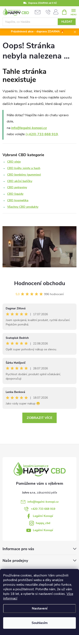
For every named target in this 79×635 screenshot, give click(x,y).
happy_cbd (43, 523)
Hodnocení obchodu (39, 283)
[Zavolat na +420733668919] (48, 12)
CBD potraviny (17, 187)
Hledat (66, 22)
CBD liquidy (15, 194)
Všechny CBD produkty (22, 207)
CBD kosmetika (17, 200)
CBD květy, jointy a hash (23, 168)
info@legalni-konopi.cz (29, 128)
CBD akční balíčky (19, 181)
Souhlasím (40, 623)
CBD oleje (14, 162)
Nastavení (39, 608)
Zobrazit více (39, 418)
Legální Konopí (43, 516)
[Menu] (73, 11)
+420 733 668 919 (43, 509)
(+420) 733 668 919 (41, 134)
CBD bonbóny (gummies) (24, 175)
